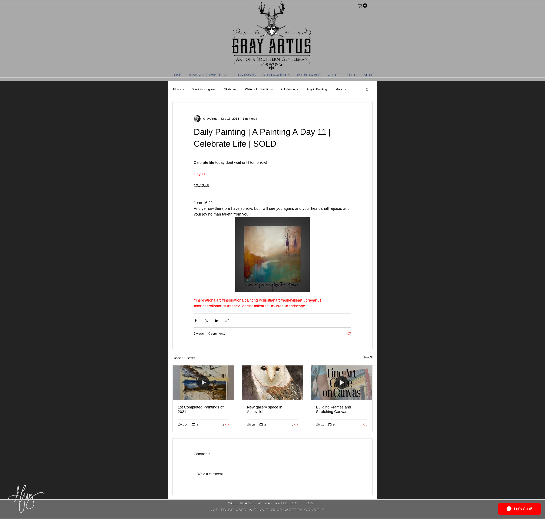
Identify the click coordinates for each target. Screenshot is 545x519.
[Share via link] (227, 320)
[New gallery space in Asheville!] (272, 382)
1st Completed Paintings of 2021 (201, 409)
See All (368, 357)
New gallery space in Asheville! (264, 409)
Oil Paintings (289, 89)
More (339, 89)
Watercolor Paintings (259, 89)
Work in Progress (204, 89)
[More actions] (348, 118)
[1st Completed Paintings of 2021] (203, 382)
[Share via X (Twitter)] (206, 320)
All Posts (178, 89)
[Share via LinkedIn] (217, 320)
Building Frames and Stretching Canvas (333, 409)
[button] (363, 5)
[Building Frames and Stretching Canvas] (341, 382)
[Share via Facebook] (196, 320)
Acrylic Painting (317, 89)
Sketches (230, 89)
